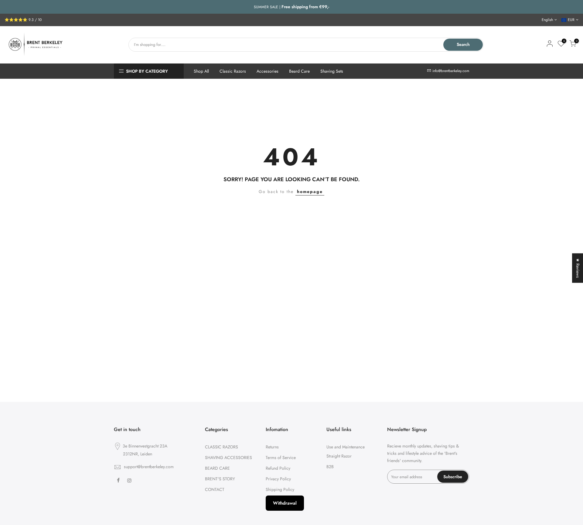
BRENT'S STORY (220, 479)
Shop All (201, 71)
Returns (272, 447)
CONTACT (214, 489)
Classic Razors (233, 71)
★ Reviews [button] (578, 268)
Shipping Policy (280, 489)
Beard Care (299, 71)
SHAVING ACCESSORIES (228, 457)
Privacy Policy (278, 479)
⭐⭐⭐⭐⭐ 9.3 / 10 (23, 19)
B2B (330, 467)
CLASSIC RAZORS (221, 447)
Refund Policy (278, 468)
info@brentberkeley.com (450, 71)
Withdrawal (285, 503)
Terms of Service (281, 457)
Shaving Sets (331, 71)
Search (463, 44)
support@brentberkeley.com (149, 467)
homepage (310, 191)
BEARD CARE (217, 468)
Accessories (267, 71)
